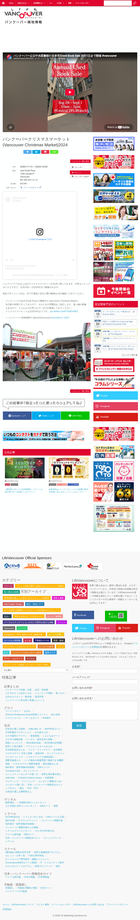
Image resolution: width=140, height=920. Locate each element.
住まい (7, 616)
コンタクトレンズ (14, 757)
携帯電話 (9, 802)
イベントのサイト (31, 187)
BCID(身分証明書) (53, 743)
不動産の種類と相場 (27, 888)
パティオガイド (31, 718)
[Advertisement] (94, 27)
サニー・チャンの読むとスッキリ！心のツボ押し (26, 665)
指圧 (58, 866)
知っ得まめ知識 (11, 592)
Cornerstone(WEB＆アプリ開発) (21, 862)
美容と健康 (58, 598)
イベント (61, 622)
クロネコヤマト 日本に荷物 (18, 753)
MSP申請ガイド (52, 729)
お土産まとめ (41, 732)
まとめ (7, 484)
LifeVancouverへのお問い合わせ (88, 904)
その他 (59, 3)
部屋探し (9, 888)
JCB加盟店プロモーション (18, 732)
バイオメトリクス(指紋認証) (40, 757)
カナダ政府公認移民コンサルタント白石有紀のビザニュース (31, 610)
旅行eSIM (10, 820)
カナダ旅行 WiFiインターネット (21, 806)
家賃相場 (34, 736)
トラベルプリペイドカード (18, 831)
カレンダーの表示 (129, 355)
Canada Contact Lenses (30, 778)
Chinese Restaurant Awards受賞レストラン (26, 714)
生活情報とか (38, 3)
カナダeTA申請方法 (44, 831)
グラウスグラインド (28, 820)
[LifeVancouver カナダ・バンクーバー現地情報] (23, 25)
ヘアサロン (10, 788)
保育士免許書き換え (51, 774)
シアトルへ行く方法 (33, 817)
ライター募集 (42, 904)
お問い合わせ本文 (82, 698)
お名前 (76, 666)
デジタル (31, 658)
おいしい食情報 (62, 484)
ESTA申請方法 (12, 817)
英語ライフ (50, 652)
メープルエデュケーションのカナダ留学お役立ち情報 (28, 622)
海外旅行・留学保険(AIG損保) (19, 767)
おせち (27, 711)
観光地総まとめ (50, 764)
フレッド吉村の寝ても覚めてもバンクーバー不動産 (40, 586)
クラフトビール (13, 718)
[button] (80, 176)
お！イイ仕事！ (56, 634)
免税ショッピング (14, 743)
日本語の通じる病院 (15, 729)
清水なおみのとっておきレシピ (28, 616)
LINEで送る (76, 416)
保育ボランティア (43, 866)
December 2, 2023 (60, 317)
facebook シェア (18, 416)
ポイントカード (31, 771)
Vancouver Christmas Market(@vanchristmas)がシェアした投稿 (39, 275)
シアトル (9, 841)
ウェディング (11, 781)
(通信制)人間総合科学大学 (18, 852)
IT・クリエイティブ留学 (52, 862)
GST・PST (32, 788)
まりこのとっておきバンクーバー (19, 646)
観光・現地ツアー (35, 604)
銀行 (22, 788)
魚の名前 (55, 714)
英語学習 (39, 696)
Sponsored (14, 484)
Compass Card (12, 771)
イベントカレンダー (82, 3)
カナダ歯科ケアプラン (16, 736)
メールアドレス (81, 677)
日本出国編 (29, 877)
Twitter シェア (47, 416)
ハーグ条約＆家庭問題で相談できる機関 (43, 760)
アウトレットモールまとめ (39, 746)
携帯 (56, 806)
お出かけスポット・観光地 (18, 696)
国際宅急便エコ (13, 760)
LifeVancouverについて (22, 904)
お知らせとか (22, 3)
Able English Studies (13, 604)
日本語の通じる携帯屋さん (18, 791)
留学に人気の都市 (14, 746)
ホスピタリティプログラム (18, 866)
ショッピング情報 (43, 693)
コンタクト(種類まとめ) (49, 781)
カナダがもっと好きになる (18, 693)
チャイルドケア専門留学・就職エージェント (27, 859)
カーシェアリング (52, 838)
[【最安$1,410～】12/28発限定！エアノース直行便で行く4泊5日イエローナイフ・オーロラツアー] (25, 477)
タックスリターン (55, 753)
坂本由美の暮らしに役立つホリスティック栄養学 (26, 598)
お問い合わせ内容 (82, 687)
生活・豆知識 (41, 690)
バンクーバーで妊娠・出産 (18, 690)
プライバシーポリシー (117, 904)
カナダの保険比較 (14, 739)
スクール (8, 586)
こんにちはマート (51, 736)
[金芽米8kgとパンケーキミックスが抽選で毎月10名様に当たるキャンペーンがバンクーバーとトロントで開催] (68, 477)
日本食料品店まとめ (15, 750)
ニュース (22, 628)
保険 (7, 764)
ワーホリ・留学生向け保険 (39, 739)
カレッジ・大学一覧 (15, 855)
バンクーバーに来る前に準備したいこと (25, 700)
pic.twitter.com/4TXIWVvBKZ (64, 311)
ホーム (6, 904)
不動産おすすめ (42, 640)
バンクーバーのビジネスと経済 (26, 652)
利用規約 (96, 647)
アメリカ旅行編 (13, 834)
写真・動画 (58, 640)
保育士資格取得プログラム (47, 852)
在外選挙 (57, 750)
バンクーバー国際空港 (52, 820)
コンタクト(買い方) (14, 785)
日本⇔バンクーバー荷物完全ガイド (44, 785)
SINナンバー (44, 767)
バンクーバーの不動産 (16, 891)
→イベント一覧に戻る (80, 161)
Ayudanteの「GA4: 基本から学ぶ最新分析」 (24, 634)
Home (11, 3)
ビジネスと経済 (46, 646)
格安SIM (39, 753)
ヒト (50, 3)
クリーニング (28, 781)
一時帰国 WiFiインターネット (31, 802)
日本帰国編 (43, 877)
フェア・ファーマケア (39, 750)
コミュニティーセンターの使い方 (21, 774)
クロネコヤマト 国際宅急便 (26, 764)
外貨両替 (49, 778)
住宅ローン (45, 888)
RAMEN (47, 718)
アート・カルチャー (13, 658)
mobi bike (10, 778)
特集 (69, 3)
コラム (60, 646)
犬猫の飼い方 (34, 729)
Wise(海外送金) (33, 743)
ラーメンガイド (13, 711)
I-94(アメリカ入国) (55, 817)
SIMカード (45, 806)
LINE (54, 152)
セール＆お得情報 (73, 484)
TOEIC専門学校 (36, 855)
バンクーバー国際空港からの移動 (21, 827)
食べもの (60, 693)
